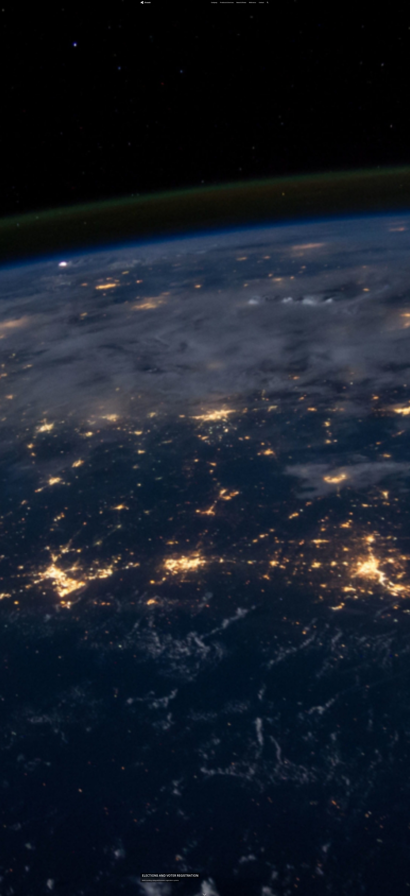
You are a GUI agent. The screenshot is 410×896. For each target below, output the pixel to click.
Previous (5, 448)
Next (405, 448)
